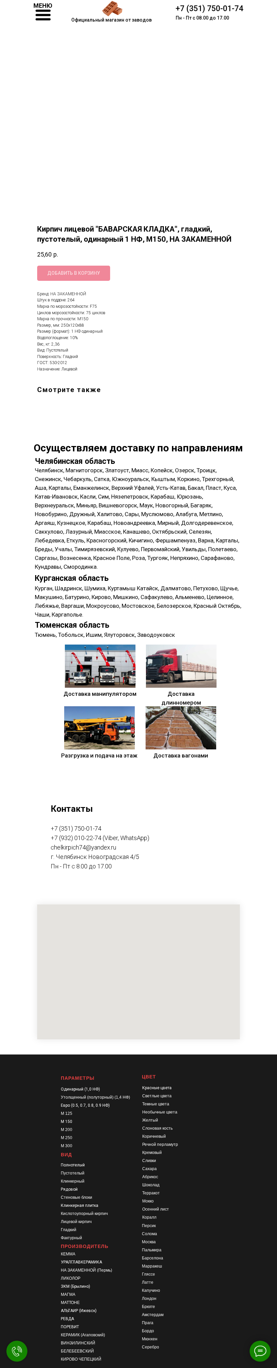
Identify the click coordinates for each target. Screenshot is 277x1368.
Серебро (150, 1347)
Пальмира (151, 1250)
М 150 (66, 1121)
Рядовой (69, 1189)
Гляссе (148, 1274)
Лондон (149, 1298)
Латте (147, 1282)
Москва (149, 1242)
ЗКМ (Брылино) (75, 1286)
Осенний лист (155, 1209)
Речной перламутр (160, 1144)
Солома (149, 1233)
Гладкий (68, 1229)
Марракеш (152, 1266)
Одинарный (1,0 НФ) (80, 1089)
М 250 (66, 1137)
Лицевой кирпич (76, 1221)
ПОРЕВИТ (70, 1327)
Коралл (149, 1217)
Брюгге (148, 1306)
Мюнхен (149, 1339)
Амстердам (152, 1314)
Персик (149, 1225)
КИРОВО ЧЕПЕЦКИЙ (81, 1359)
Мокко (148, 1201)
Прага (147, 1322)
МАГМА (68, 1294)
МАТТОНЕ (70, 1302)
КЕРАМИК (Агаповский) (83, 1335)
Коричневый (154, 1136)
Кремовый (152, 1152)
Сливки (149, 1160)
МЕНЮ (42, 5)
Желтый (150, 1120)
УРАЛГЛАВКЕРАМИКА (81, 1262)
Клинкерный (72, 1181)
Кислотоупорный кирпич (84, 1213)
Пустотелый (72, 1173)
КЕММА (68, 1254)
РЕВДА (67, 1318)
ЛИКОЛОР (70, 1278)
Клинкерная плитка (79, 1205)
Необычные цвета (159, 1112)
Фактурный (71, 1238)
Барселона (152, 1258)
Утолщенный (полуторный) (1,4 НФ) (95, 1097)
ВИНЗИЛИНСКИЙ (78, 1343)
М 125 (66, 1113)
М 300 (66, 1145)
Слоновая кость (157, 1128)
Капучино (151, 1290)
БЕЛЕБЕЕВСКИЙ (77, 1351)
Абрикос (150, 1176)
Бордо (148, 1331)
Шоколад (150, 1185)
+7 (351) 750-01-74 (209, 8)
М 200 (66, 1129)
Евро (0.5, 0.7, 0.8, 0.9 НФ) (85, 1105)
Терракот (151, 1193)
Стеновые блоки (76, 1197)
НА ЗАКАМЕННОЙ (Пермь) (86, 1270)
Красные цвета (157, 1088)
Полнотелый (73, 1165)
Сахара (149, 1168)
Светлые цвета (157, 1096)
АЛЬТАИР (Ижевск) (79, 1310)
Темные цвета (155, 1104)
